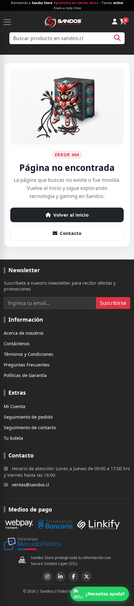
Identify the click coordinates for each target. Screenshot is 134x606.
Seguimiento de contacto (30, 427)
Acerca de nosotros (24, 333)
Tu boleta (13, 438)
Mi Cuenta (14, 406)
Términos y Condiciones (28, 354)
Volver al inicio (71, 215)
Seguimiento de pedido (28, 417)
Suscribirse (113, 303)
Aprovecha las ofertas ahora (76, 3)
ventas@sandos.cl (30, 485)
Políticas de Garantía (25, 375)
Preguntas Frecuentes (27, 365)
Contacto (70, 233)
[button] (99, 594)
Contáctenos (17, 344)
